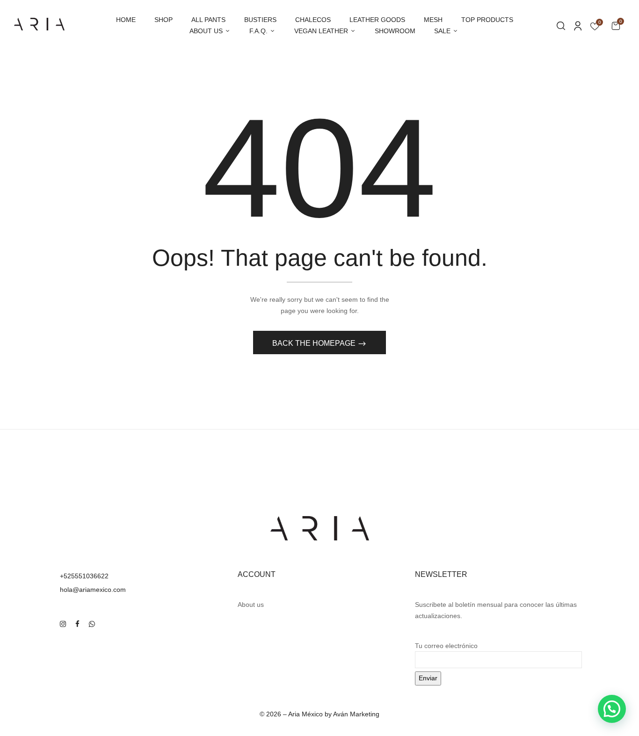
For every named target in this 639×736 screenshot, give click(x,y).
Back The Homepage (314, 343)
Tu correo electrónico (446, 645)
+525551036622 (84, 576)
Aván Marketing (356, 714)
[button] (615, 25)
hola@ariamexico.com (93, 589)
